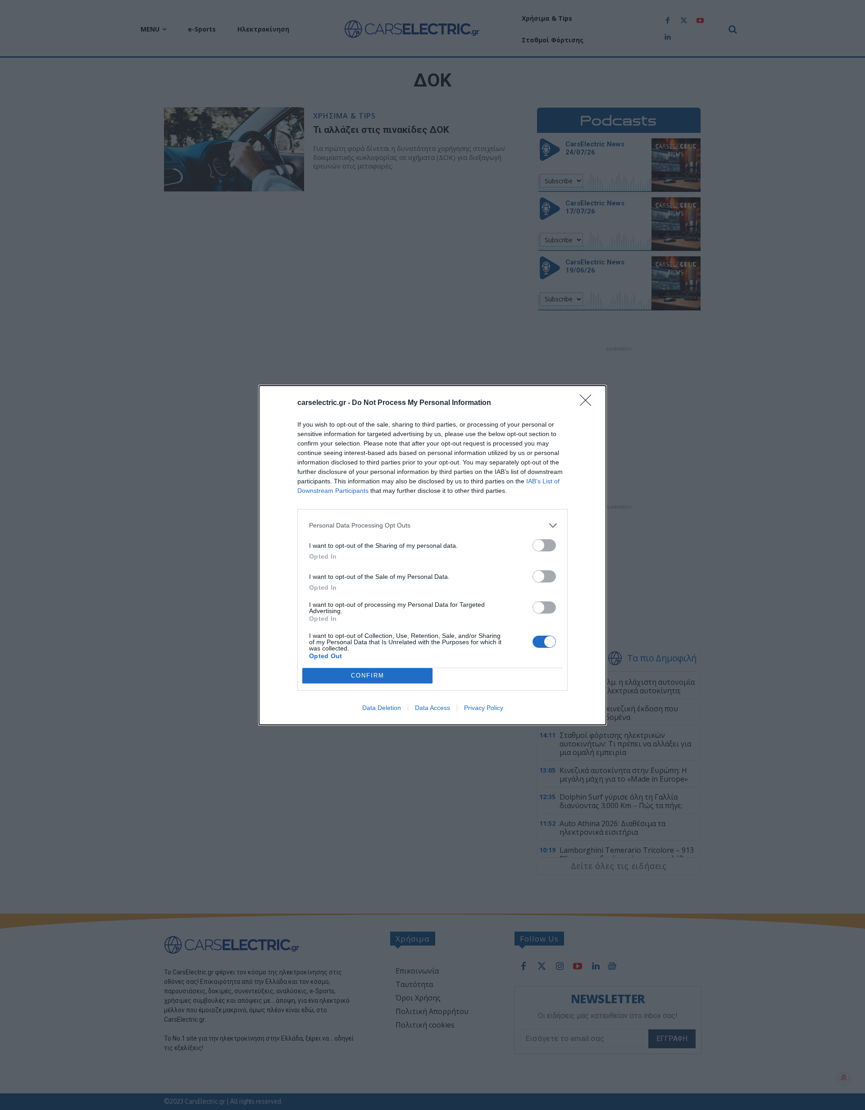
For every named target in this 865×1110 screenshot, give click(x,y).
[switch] (544, 545)
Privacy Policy (483, 707)
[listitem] (432, 525)
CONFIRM (367, 675)
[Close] (588, 403)
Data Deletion (381, 707)
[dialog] (432, 555)
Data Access (432, 707)
